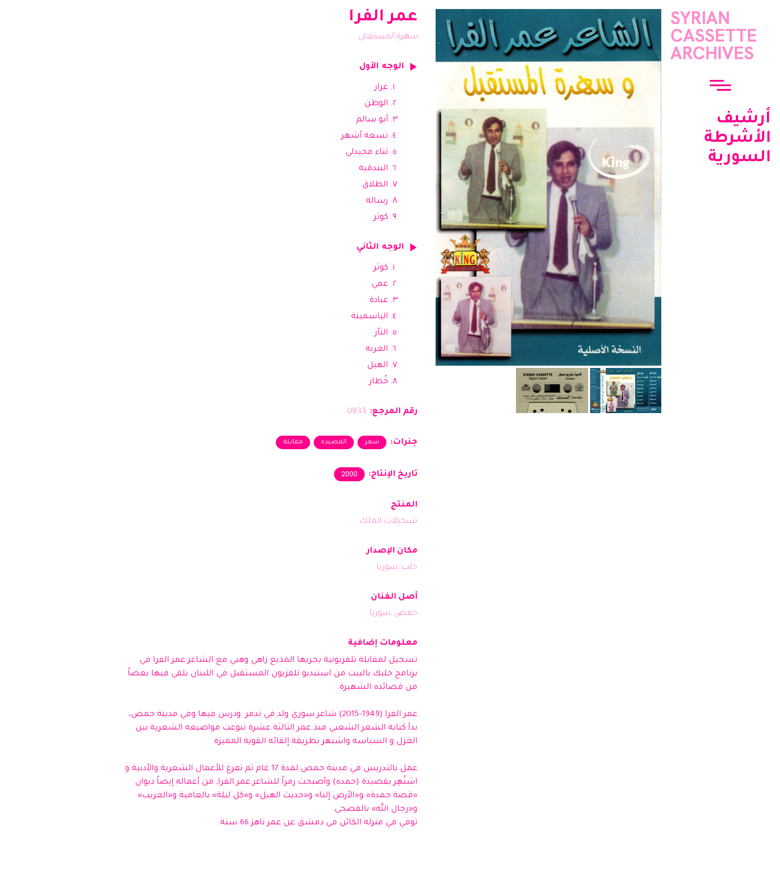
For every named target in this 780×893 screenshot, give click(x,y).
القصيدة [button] (334, 442)
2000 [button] (349, 474)
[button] (720, 86)
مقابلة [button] (293, 442)
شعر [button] (372, 442)
